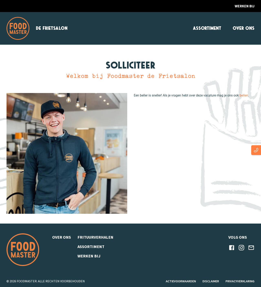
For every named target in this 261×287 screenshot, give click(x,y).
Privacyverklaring (240, 281)
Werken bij (244, 6)
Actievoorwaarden (181, 281)
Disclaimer (210, 281)
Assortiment (207, 28)
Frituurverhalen (95, 237)
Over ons (243, 28)
